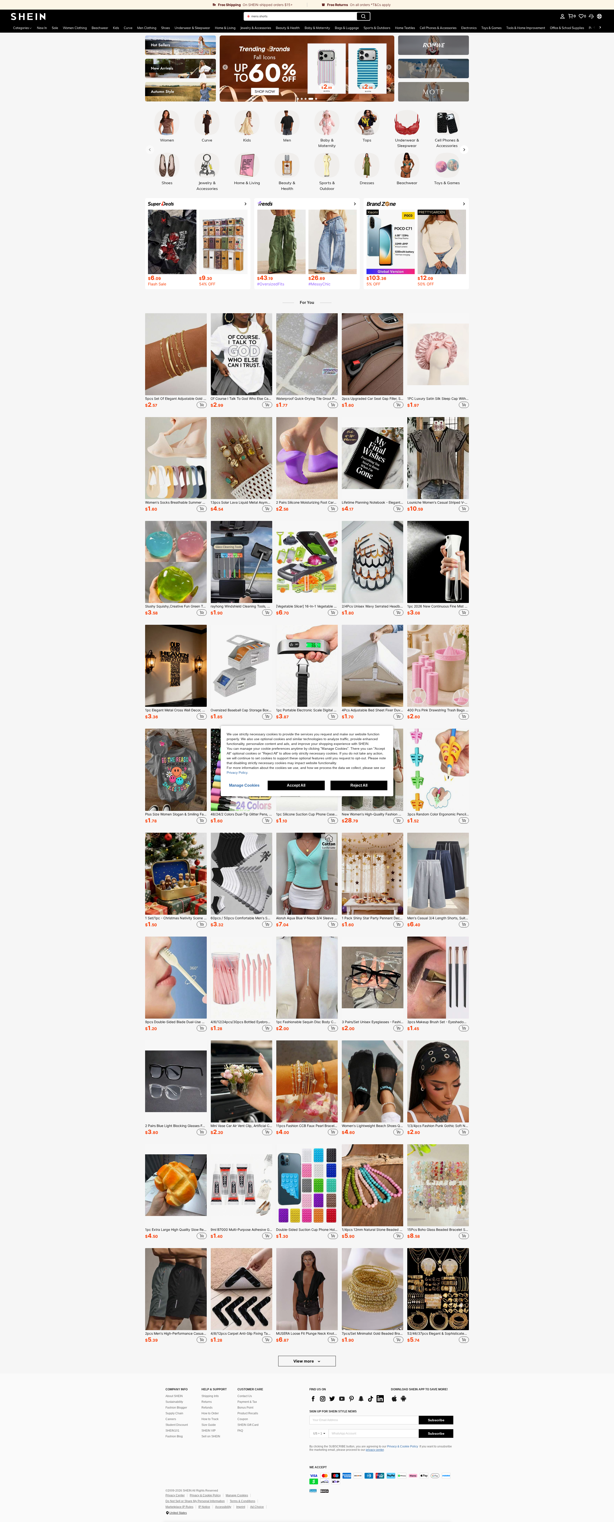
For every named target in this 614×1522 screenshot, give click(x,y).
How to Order (210, 1413)
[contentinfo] (381, 1478)
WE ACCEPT (318, 1467)
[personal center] (562, 16)
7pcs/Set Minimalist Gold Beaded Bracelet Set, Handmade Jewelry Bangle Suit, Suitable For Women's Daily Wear (372, 1333)
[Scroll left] (594, 28)
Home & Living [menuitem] (225, 28)
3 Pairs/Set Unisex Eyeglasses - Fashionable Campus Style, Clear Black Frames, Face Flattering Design (372, 1022)
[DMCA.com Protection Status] (324, 1491)
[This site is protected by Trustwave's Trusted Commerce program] (313, 1491)
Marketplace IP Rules (179, 1507)
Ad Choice (257, 1507)
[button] (591, 16)
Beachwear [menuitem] (100, 28)
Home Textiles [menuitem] (405, 28)
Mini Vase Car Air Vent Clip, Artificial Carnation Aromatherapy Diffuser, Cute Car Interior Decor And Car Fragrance (241, 1126)
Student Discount (176, 1425)
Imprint (240, 1507)
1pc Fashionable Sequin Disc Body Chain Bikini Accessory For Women (307, 1022)
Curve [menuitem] (128, 28)
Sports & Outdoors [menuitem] (377, 28)
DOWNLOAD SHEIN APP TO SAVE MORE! (419, 1389)
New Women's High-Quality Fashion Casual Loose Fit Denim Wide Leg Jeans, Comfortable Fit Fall (372, 814)
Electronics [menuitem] (469, 28)
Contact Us (244, 1396)
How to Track (209, 1419)
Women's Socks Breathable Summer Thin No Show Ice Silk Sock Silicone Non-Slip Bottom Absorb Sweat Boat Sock (176, 502)
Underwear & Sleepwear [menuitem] (192, 28)
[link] (153, 5)
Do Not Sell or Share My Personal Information (195, 1501)
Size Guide (208, 1425)
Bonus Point (245, 1407)
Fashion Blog (174, 1436)
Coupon (242, 1419)
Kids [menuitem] (116, 28)
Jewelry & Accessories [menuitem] (255, 28)
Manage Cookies (237, 1495)
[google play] (403, 1401)
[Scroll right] (600, 28)
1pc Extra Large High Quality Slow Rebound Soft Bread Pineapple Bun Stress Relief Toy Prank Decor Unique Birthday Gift (176, 1230)
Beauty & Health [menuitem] (288, 28)
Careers (170, 1419)
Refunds (207, 1407)
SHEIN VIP (208, 1430)
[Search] (363, 16)
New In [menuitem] (42, 28)
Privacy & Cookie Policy (402, 1446)
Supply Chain (174, 1413)
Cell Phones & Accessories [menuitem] (438, 28)
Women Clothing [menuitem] (75, 28)
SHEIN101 (172, 1430)
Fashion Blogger (176, 1407)
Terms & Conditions (242, 1501)
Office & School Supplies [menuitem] (567, 28)
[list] (347, 1398)
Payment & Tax (247, 1402)
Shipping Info (210, 1396)
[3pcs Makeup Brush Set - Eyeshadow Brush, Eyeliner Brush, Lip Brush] (438, 978)
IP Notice (204, 1507)
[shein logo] (28, 16)
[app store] (394, 1401)
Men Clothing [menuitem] (146, 28)
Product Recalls (247, 1413)
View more (304, 1361)
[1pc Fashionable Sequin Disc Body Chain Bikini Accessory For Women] (307, 978)
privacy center (375, 1449)
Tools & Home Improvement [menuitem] (525, 28)
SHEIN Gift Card (248, 1425)
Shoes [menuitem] (165, 28)
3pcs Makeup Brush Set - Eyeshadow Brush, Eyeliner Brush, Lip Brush (438, 1022)
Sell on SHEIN (210, 1436)
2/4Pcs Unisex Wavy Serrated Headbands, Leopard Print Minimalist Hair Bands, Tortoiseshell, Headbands (372, 606)
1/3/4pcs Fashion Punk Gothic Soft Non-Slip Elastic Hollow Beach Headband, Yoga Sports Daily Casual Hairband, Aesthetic (438, 1126)
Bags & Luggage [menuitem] (347, 28)
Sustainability (174, 1402)
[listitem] (176, 361)
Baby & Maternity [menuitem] (317, 28)
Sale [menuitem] (55, 28)
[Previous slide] (225, 67)
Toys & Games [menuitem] (491, 28)
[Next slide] (389, 67)
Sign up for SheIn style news (333, 1411)
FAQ (240, 1430)
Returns (206, 1402)
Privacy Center (175, 1495)
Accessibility (223, 1507)
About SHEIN (174, 1396)
